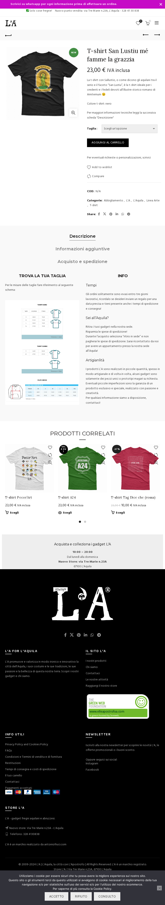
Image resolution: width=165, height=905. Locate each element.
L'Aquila (138, 201)
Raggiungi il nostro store (101, 685)
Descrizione (82, 236)
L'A (128, 201)
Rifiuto (81, 896)
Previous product (146, 35)
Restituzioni (13, 763)
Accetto (56, 896)
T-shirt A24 (67, 497)
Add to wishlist (102, 167)
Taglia (91, 128)
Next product (156, 35)
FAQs (8, 750)
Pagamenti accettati (18, 788)
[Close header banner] (160, 4)
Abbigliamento (113, 201)
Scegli (14, 513)
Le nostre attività (97, 679)
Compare (98, 176)
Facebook (92, 769)
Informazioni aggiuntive (82, 248)
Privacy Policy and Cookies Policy (26, 744)
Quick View (50, 462)
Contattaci (93, 673)
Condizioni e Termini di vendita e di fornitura (33, 756)
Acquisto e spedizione (82, 261)
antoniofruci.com (55, 844)
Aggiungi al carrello (108, 142)
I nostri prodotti (96, 661)
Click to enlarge (73, 113)
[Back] (8, 35)
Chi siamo (92, 667)
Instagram (92, 763)
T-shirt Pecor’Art (18, 497)
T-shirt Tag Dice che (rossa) (133, 497)
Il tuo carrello (13, 775)
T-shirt (94, 205)
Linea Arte (153, 201)
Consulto (107, 896)
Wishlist (140, 21)
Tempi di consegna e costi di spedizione (31, 769)
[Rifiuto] (159, 888)
